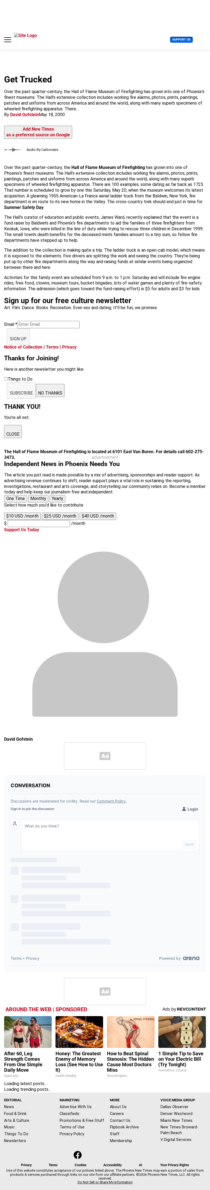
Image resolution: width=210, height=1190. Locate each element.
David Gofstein (24, 114)
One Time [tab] (15, 498)
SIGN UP (18, 338)
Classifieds (69, 1113)
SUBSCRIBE (21, 393)
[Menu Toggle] (7, 39)
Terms (52, 347)
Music (9, 1127)
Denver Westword (176, 1113)
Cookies (80, 1165)
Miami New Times (176, 1120)
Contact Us (120, 1120)
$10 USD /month (22, 516)
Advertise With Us (76, 1107)
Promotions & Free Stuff (82, 1120)
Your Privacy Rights (174, 1165)
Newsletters (15, 1141)
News (9, 1107)
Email (10, 324)
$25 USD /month (60, 516)
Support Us (181, 39)
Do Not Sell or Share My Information (105, 1182)
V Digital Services (176, 1139)
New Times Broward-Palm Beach (179, 1130)
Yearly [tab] (57, 498)
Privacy (69, 347)
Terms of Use (72, 1127)
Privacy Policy (72, 1134)
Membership (121, 1141)
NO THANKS (50, 393)
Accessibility (112, 1165)
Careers (117, 1113)
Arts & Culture (16, 1120)
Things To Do (16, 1134)
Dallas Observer (174, 1107)
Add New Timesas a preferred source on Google (38, 132)
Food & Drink (15, 1113)
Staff (114, 1134)
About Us (118, 1107)
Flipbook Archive (124, 1127)
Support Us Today (21, 529)
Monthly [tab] (38, 498)
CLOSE (12, 434)
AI (140, 1165)
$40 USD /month (98, 516)
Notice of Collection (23, 347)
